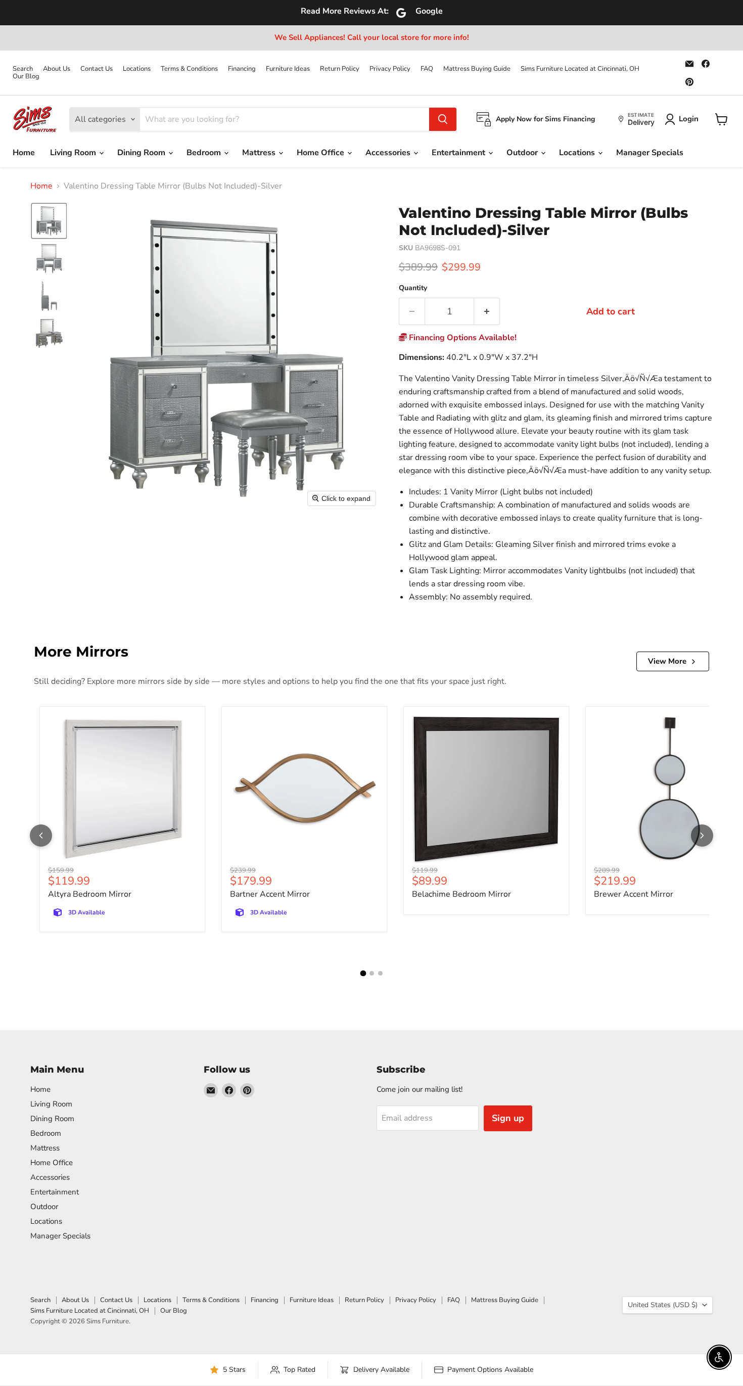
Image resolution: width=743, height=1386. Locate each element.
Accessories (388, 152)
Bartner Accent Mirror (270, 894)
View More (667, 661)
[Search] (442, 119)
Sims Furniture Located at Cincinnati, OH (580, 69)
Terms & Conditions (189, 69)
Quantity (413, 288)
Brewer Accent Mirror (633, 894)
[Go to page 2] (371, 973)
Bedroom (205, 152)
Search (23, 69)
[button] (49, 221)
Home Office (321, 152)
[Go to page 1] (363, 974)
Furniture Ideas (288, 69)
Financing (242, 69)
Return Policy (339, 69)
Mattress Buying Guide (476, 69)
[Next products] (702, 835)
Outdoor (523, 152)
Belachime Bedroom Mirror (461, 894)
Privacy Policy (389, 69)
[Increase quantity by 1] (487, 312)
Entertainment (459, 152)
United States (663, 1305)
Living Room (74, 152)
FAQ (427, 69)
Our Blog (26, 76)
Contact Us (96, 69)
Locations (137, 69)
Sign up (508, 1118)
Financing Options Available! (462, 337)
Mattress (259, 152)
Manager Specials (649, 152)
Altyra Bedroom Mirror (89, 894)
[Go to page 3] (380, 973)
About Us (56, 69)
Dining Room (142, 152)
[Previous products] (41, 835)
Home (24, 152)
